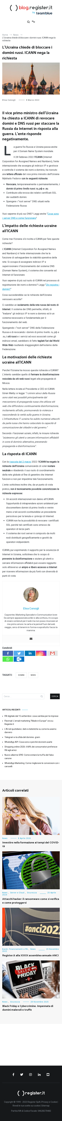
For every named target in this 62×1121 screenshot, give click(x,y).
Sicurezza (32, 893)
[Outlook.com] (19, 659)
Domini (21, 675)
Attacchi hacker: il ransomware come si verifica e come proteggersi (30, 901)
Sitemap (45, 1105)
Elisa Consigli (9, 100)
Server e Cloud (17, 893)
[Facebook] (8, 653)
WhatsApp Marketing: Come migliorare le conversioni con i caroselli (32, 765)
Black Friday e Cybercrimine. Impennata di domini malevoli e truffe (27, 1008)
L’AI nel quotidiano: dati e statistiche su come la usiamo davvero (30, 730)
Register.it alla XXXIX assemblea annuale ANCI (30, 955)
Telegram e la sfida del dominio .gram (22, 737)
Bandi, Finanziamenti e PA (15, 949)
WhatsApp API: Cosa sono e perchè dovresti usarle (28, 742)
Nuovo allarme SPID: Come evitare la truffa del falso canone (29, 756)
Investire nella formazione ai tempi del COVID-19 (30, 844)
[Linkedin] (30, 653)
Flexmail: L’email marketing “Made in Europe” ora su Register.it (29, 722)
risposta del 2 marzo (20, 461)
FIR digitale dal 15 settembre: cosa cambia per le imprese (31, 716)
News (33, 675)
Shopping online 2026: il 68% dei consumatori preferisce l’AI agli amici (31, 748)
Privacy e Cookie (49, 1102)
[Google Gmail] (52, 653)
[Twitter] (19, 653)
